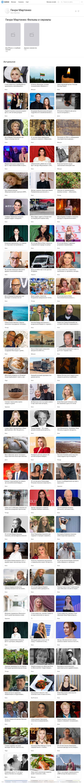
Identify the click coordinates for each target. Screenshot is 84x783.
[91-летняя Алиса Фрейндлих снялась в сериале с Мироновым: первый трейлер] (42, 131)
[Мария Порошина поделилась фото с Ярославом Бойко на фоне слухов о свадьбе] (15, 158)
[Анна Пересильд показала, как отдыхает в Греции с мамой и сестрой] (42, 528)
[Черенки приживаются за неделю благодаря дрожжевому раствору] (15, 660)
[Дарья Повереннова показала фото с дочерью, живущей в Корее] (15, 634)
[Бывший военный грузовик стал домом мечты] (42, 369)
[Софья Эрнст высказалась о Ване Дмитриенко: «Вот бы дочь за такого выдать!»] (15, 422)
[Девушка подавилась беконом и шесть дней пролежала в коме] (15, 607)
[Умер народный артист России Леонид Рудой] (68, 78)
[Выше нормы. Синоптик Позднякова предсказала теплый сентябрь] (42, 290)
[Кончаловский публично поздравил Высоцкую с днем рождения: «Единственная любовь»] (15, 343)
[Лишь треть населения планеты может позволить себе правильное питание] (42, 766)
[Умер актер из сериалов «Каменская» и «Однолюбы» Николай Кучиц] (15, 687)
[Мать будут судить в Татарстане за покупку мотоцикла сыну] (42, 211)
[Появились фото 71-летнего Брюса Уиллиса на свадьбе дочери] (15, 766)
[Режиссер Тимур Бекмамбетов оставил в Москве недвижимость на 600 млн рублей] (68, 316)
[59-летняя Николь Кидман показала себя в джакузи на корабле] (42, 581)
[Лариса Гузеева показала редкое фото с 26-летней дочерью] (15, 105)
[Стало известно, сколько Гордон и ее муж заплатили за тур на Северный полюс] (42, 607)
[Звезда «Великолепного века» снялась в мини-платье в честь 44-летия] (68, 634)
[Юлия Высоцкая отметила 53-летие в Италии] (68, 687)
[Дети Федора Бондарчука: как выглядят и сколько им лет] (15, 290)
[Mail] (2, 2)
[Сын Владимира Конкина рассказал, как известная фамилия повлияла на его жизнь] (68, 502)
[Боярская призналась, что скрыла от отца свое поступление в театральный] (15, 237)
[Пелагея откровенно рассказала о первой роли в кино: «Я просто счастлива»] (42, 554)
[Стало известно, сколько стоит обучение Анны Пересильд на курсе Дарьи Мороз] (68, 607)
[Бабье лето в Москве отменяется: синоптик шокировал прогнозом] (15, 502)
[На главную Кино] (6, 2)
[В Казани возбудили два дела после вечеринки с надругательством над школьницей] (68, 105)
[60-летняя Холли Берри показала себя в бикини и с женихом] (68, 554)
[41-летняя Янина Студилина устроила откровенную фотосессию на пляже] (68, 237)
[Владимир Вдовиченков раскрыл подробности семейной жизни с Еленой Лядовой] (42, 105)
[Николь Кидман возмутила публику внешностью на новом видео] (15, 581)
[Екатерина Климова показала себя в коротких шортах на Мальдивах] (68, 528)
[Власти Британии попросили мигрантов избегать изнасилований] (42, 343)
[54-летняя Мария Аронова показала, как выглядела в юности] (15, 528)
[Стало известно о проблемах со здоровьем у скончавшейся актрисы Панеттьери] (15, 78)
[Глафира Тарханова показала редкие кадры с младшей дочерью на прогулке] (15, 211)
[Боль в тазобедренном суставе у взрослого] (68, 475)
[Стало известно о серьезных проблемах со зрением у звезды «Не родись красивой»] (68, 264)
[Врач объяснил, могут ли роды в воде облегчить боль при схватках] (15, 449)
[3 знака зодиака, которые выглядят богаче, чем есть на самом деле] (15, 740)
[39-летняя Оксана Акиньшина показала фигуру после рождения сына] (68, 740)
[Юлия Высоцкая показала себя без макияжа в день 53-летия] (68, 396)
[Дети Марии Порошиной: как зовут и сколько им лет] (15, 131)
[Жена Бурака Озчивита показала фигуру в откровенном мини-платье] (68, 211)
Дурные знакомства (30, 48)
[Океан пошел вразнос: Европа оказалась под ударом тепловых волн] (15, 316)
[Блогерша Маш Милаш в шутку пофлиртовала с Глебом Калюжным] (42, 740)
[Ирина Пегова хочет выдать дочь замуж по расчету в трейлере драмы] (68, 369)
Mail (3, 781)
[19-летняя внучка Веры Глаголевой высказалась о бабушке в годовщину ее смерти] (68, 290)
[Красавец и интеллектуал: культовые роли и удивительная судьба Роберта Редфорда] (68, 660)
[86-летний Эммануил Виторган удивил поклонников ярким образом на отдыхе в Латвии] (15, 264)
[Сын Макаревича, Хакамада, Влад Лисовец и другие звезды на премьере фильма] (68, 422)
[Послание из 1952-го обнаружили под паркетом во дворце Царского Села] (68, 131)
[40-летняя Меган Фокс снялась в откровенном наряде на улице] (42, 237)
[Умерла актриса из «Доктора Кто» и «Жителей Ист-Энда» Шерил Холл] (42, 660)
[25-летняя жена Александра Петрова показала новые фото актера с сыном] (42, 475)
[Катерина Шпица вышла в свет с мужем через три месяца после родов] (15, 554)
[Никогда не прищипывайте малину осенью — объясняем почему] (68, 184)
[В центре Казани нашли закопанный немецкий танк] (68, 158)
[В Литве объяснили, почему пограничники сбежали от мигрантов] (42, 78)
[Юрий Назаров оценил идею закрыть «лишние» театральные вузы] (68, 713)
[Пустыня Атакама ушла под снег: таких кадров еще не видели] (68, 449)
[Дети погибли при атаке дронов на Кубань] (42, 264)
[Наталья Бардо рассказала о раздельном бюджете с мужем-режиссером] (42, 316)
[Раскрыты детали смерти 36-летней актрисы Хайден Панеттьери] (42, 449)
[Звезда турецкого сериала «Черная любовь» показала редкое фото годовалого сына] (42, 502)
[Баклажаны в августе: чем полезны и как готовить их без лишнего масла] (42, 687)
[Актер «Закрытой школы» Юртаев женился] (15, 713)
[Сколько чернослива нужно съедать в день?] (15, 396)
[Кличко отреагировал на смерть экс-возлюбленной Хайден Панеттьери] (15, 475)
